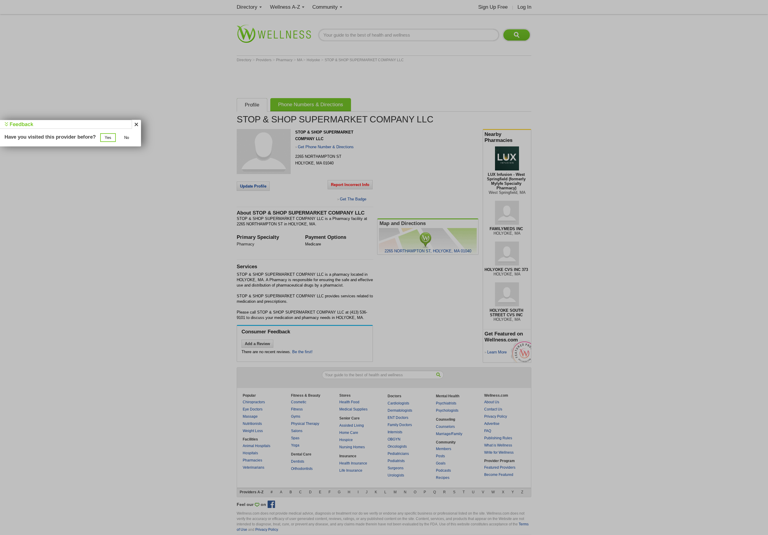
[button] (108, 137)
